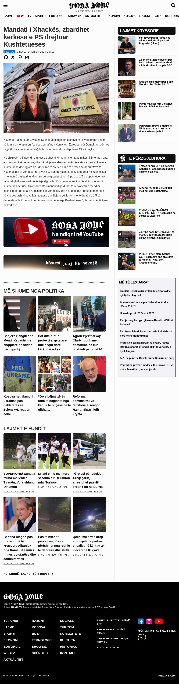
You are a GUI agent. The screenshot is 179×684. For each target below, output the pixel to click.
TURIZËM (67, 627)
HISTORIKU (68, 646)
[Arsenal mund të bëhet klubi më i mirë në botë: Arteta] (126, 195)
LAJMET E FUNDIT (24, 428)
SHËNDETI (40, 653)
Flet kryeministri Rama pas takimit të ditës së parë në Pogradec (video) (154, 40)
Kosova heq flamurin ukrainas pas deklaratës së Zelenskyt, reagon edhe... (19, 405)
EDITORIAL (56, 15)
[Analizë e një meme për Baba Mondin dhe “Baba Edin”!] (126, 88)
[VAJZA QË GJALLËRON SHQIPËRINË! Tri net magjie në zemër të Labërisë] (126, 217)
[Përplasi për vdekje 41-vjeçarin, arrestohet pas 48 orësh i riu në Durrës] (89, 451)
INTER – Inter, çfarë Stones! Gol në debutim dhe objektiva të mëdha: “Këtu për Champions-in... (156, 258)
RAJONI (144, 15)
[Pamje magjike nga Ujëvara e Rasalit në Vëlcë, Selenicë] (126, 110)
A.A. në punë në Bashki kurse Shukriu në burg (147, 357)
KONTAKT (67, 653)
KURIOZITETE (70, 633)
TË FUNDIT (11, 621)
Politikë (9, 51)
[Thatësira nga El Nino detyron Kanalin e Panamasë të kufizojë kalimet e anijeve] (126, 173)
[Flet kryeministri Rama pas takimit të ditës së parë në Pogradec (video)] (126, 44)
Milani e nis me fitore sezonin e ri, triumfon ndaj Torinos (54, 478)
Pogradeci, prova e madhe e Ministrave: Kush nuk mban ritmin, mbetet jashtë (155, 128)
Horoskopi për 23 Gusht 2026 (137, 313)
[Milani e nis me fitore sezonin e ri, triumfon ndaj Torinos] (54, 451)
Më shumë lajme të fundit (27, 574)
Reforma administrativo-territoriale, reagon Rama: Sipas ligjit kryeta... (87, 405)
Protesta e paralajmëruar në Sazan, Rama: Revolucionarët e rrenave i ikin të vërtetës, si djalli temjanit (145, 346)
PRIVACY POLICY (167, 676)
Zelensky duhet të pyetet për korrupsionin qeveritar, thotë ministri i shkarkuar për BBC (155, 62)
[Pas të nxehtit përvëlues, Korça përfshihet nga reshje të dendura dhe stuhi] (54, 514)
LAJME (8, 15)
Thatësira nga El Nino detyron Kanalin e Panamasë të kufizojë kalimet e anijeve (157, 168)
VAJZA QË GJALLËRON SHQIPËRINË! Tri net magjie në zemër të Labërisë (157, 212)
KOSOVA (130, 15)
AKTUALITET (94, 15)
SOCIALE (67, 621)
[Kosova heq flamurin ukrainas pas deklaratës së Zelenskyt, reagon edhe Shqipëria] (19, 373)
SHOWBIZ (74, 15)
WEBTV (25, 15)
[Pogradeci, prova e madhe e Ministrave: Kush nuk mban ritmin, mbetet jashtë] (126, 132)
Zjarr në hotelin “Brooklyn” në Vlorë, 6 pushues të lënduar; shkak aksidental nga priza (156, 234)
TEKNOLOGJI (42, 640)
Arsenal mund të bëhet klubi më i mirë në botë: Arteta (155, 189)
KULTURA (67, 640)
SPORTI (40, 15)
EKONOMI (113, 15)
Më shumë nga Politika (33, 291)
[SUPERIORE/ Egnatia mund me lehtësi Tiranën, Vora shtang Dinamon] (19, 451)
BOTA (158, 15)
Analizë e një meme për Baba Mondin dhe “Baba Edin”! (156, 83)
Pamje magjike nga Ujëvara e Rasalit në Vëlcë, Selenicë (156, 105)
